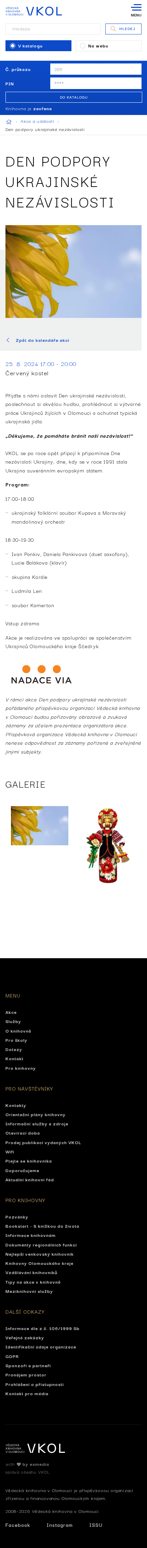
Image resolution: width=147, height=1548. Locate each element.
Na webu (98, 45)
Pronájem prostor (25, 1374)
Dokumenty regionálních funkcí (41, 1244)
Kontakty (15, 1104)
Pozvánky (16, 1216)
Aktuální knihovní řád (29, 1179)
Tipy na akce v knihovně (33, 1281)
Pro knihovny (20, 1067)
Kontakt (14, 1058)
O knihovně (18, 1030)
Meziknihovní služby (29, 1290)
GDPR (12, 1356)
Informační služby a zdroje (36, 1123)
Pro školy (16, 1039)
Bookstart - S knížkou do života (42, 1225)
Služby (13, 1021)
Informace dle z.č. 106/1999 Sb (42, 1328)
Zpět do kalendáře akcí (42, 340)
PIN (9, 83)
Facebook (17, 1525)
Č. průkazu (18, 68)
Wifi (9, 1151)
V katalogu (30, 45)
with (27, 1463)
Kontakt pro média (27, 1393)
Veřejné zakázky (24, 1337)
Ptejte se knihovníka (28, 1160)
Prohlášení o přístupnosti (34, 1384)
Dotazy (13, 1049)
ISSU (96, 1525)
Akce (11, 1011)
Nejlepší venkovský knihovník (39, 1253)
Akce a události (38, 120)
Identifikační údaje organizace (40, 1346)
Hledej (127, 28)
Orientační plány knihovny (35, 1114)
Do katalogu (74, 97)
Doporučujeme (22, 1170)
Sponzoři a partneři (28, 1365)
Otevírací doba (22, 1132)
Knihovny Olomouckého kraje (39, 1262)
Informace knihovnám (30, 1234)
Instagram (59, 1525)
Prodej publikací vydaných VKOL (43, 1142)
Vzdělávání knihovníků (31, 1272)
